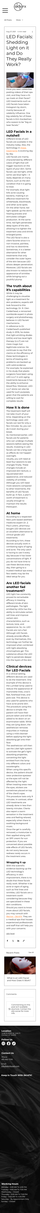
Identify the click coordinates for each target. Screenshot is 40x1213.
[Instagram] (3, 1043)
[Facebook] (8, 1043)
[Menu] (5, 10)
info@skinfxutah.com (10, 1066)
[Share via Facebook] (7, 941)
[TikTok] (14, 1043)
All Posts (8, 20)
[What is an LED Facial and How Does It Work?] (20, 965)
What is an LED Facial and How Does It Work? (19, 979)
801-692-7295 (7, 1059)
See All (31, 952)
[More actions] (32, 31)
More (18, 20)
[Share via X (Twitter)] (13, 941)
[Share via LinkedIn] (18, 941)
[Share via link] (24, 941)
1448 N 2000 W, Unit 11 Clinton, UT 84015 (10, 1034)
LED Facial (10, 934)
